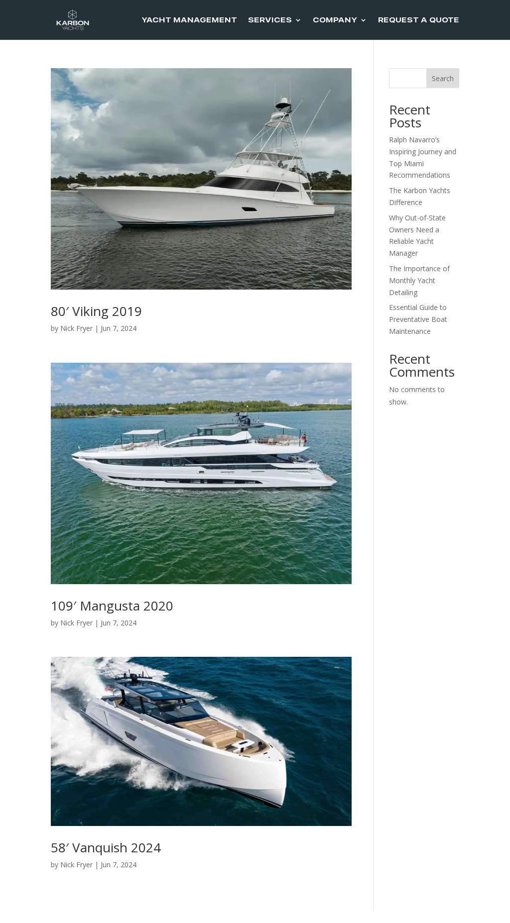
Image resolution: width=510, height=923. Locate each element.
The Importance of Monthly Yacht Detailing (419, 280)
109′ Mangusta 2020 (114, 606)
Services (270, 20)
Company (335, 20)
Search (443, 78)
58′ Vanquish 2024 (107, 847)
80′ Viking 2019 (98, 311)
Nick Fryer (76, 328)
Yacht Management (189, 20)
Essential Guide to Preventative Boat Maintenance (418, 319)
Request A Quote (418, 20)
